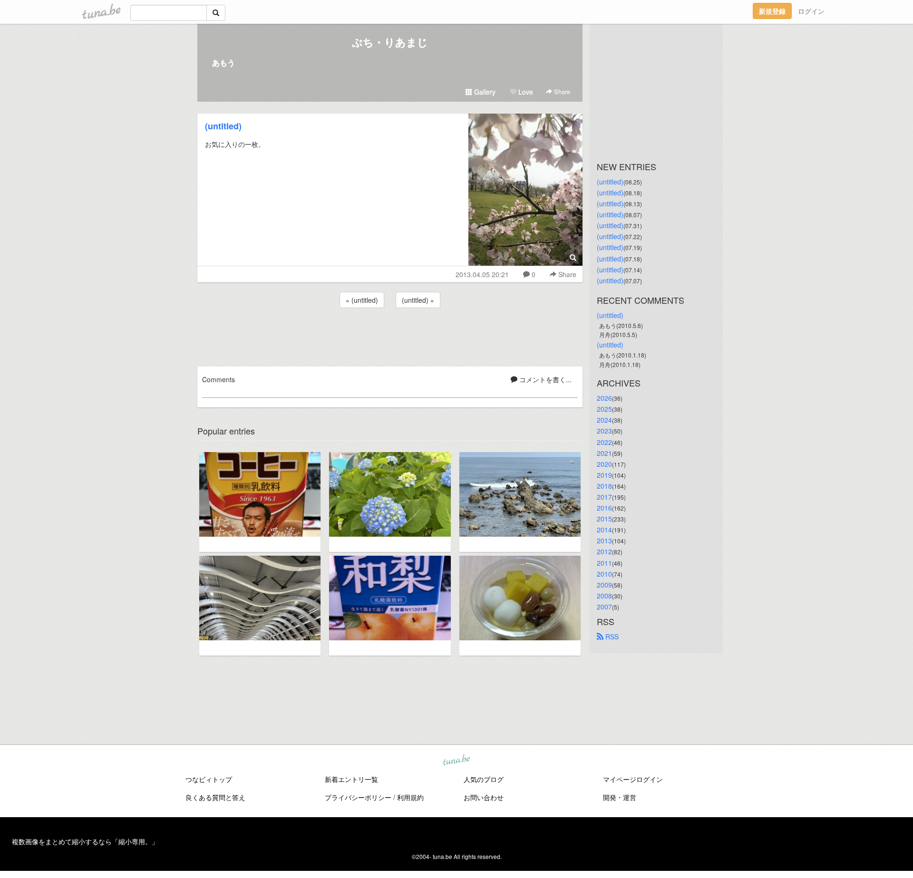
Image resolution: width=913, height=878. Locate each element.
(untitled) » (418, 300)
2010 (604, 574)
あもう (223, 62)
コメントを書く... (544, 379)
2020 (604, 464)
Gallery (483, 91)
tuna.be (456, 760)
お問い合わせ (484, 797)
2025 (604, 409)
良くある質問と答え (215, 797)
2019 (604, 475)
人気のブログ (484, 779)
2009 (604, 584)
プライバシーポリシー (358, 797)
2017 (604, 497)
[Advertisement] (390, 335)
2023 (604, 430)
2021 (604, 453)
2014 (604, 529)
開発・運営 (619, 797)
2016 (604, 507)
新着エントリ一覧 (351, 779)
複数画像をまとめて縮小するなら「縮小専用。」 (85, 841)
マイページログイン (633, 779)
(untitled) (223, 126)
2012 (604, 551)
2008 (604, 595)
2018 (604, 486)
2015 (604, 518)
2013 (604, 540)
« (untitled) (362, 300)
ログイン (811, 11)
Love (524, 91)
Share (561, 91)
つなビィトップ (208, 779)
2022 (604, 442)
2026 (604, 398)
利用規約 (410, 797)
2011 (604, 563)
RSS (611, 636)
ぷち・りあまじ (390, 41)
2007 (604, 606)
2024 (604, 420)
